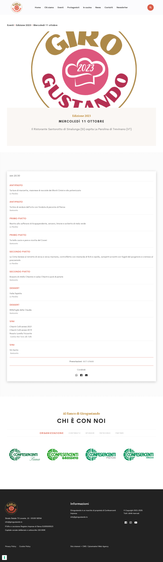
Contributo (74, 433)
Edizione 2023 (23, 25)
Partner (120, 433)
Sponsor (90, 433)
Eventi (10, 25)
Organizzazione (52, 433)
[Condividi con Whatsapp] (76, 375)
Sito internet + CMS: (89, 546)
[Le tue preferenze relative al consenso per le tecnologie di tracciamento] (4, 557)
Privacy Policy (10, 546)
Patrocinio (105, 433)
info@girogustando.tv (13, 522)
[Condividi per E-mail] (86, 375)
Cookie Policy (24, 546)
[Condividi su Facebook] (81, 375)
